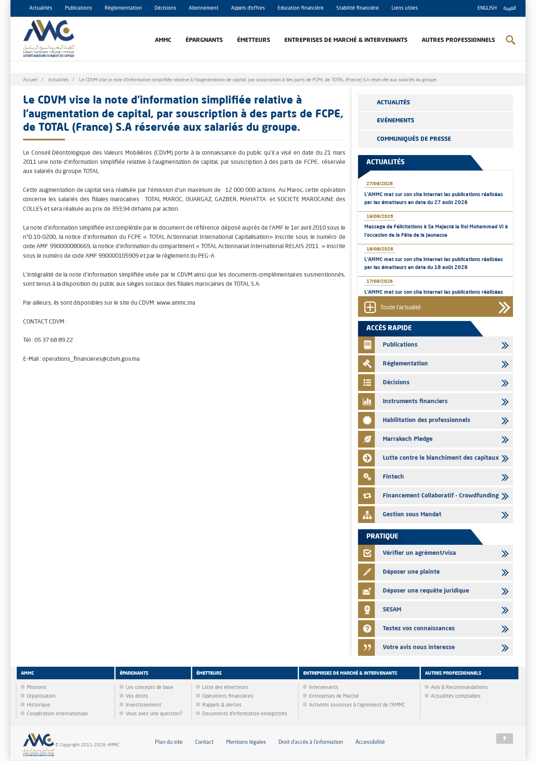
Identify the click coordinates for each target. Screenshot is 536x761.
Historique (38, 705)
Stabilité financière (357, 8)
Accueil (30, 80)
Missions (36, 687)
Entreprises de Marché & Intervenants (345, 40)
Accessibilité (370, 742)
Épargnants (204, 40)
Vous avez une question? (154, 714)
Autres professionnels (458, 40)
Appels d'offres (248, 8)
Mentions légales (246, 742)
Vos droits (137, 696)
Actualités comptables (456, 696)
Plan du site (169, 742)
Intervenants (323, 687)
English (487, 8)
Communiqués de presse (414, 139)
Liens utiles (405, 8)
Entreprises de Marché (334, 696)
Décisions (165, 8)
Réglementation (123, 8)
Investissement (143, 705)
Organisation (41, 696)
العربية (509, 8)
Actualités (40, 8)
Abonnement (204, 8)
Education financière (301, 8)
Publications (78, 8)
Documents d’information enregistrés (244, 714)
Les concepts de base (149, 687)
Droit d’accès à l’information (310, 742)
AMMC (163, 40)
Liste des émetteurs (225, 687)
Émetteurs (253, 40)
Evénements (395, 121)
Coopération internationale (57, 714)
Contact (204, 742)
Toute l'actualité (400, 308)
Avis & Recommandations (459, 687)
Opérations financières (227, 696)
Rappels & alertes (222, 705)
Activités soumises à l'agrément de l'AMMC (357, 705)
